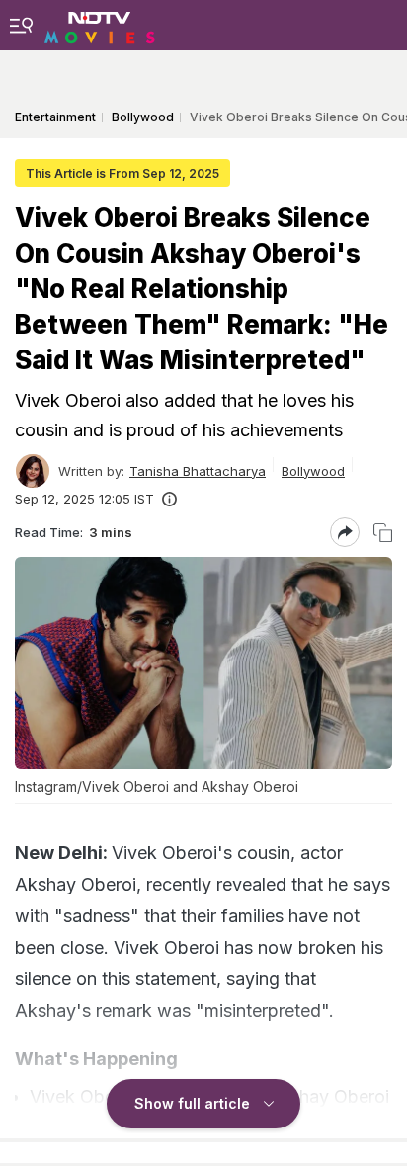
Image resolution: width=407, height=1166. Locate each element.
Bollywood (313, 471)
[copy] (382, 532)
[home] (99, 24)
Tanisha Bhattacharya (197, 471)
